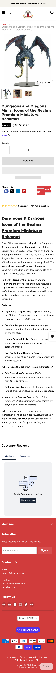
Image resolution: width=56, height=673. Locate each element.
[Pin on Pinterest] (24, 191)
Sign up (45, 550)
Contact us (44, 190)
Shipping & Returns (24, 660)
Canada (26, 618)
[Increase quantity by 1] (29, 150)
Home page (11, 657)
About (22, 657)
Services (43, 657)
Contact (32, 657)
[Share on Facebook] (6, 191)
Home (5, 24)
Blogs (38, 660)
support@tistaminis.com (13, 573)
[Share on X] (12, 191)
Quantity (6, 143)
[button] (28, 170)
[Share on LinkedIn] (18, 191)
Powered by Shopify (28, 667)
